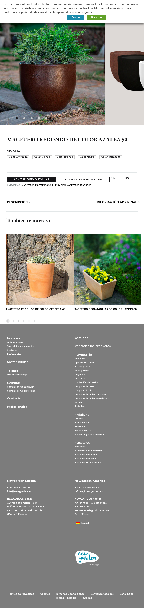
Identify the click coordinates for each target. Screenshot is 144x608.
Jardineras (80, 447)
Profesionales (14, 354)
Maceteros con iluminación (88, 451)
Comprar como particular (20, 387)
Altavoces (80, 359)
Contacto (12, 350)
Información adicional (117, 202)
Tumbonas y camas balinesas (90, 435)
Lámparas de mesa (84, 386)
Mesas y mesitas (83, 430)
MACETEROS (28, 185)
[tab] (17, 203)
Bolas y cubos (82, 371)
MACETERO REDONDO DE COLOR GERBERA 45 (36, 309)
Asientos (79, 419)
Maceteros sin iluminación (88, 463)
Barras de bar (82, 423)
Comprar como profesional (21, 391)
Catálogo (81, 337)
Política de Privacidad (21, 594)
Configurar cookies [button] (102, 594)
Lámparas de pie (83, 390)
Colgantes (80, 375)
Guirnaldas (80, 379)
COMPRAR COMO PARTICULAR (31, 179)
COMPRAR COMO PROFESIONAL (83, 179)
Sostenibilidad (17, 362)
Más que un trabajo (17, 375)
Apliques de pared (84, 363)
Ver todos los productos (93, 346)
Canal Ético (126, 594)
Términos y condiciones (70, 594)
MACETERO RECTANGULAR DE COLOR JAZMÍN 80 (105, 309)
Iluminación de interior (86, 382)
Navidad (79, 402)
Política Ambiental (66, 598)
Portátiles (80, 406)
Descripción (17, 202)
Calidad (87, 598)
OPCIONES (13, 151)
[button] (18, 157)
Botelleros (80, 426)
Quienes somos (15, 342)
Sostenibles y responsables (21, 346)
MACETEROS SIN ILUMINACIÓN (50, 185)
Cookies (45, 594)
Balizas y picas (82, 367)
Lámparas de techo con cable (90, 394)
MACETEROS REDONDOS (79, 185)
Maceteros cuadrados (86, 455)
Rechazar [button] (96, 17)
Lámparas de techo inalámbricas (92, 398)
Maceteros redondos (85, 459)
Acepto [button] (75, 17)
